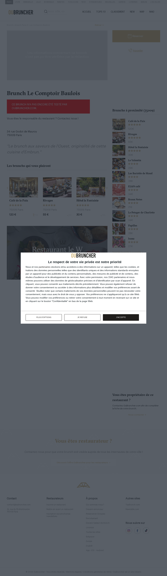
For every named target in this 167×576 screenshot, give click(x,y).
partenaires (44, 267)
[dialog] (83, 288)
